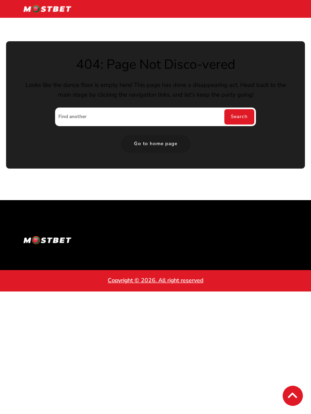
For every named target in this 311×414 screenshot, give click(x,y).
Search (239, 116)
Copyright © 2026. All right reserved (155, 280)
